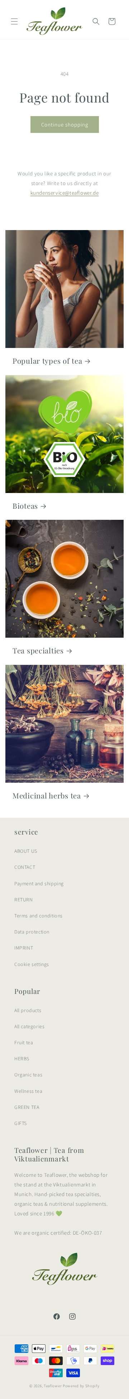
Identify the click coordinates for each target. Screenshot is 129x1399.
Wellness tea (28, 1091)
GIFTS (20, 1123)
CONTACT (24, 867)
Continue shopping (64, 124)
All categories (29, 1026)
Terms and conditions (38, 915)
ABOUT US (25, 851)
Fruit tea (23, 1042)
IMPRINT (23, 948)
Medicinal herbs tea (47, 795)
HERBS (21, 1058)
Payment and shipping (39, 883)
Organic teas (28, 1074)
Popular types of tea (47, 360)
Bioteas (25, 506)
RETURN (23, 899)
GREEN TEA (26, 1107)
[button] (14, 21)
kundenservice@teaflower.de (64, 192)
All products (27, 1010)
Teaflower (53, 1385)
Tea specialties (38, 650)
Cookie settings (31, 964)
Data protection (31, 931)
